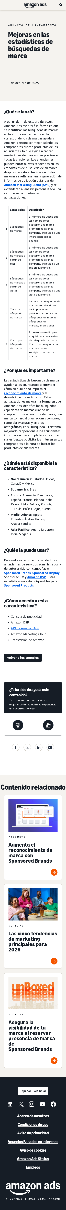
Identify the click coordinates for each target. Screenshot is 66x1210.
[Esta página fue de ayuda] (48, 726)
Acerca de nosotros (33, 1116)
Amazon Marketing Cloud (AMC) (27, 185)
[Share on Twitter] (27, 747)
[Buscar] (61, 4)
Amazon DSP (36, 577)
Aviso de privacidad (33, 1133)
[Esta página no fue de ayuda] (18, 726)
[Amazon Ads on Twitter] (21, 1104)
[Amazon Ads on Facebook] (53, 1104)
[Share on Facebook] (15, 747)
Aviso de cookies (33, 1150)
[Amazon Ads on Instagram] (31, 1104)
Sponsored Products (19, 585)
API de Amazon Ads (25, 628)
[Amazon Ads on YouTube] (42, 1104)
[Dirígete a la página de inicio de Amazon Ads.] (33, 1188)
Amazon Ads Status (33, 1158)
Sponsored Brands (17, 573)
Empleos (33, 1167)
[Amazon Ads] (32, 5)
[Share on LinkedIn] (38, 747)
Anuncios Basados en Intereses (33, 1141)
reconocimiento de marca (22, 393)
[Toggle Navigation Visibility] (4, 5)
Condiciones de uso (33, 1124)
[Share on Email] (50, 747)
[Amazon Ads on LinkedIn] (10, 1104)
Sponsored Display (46, 573)
